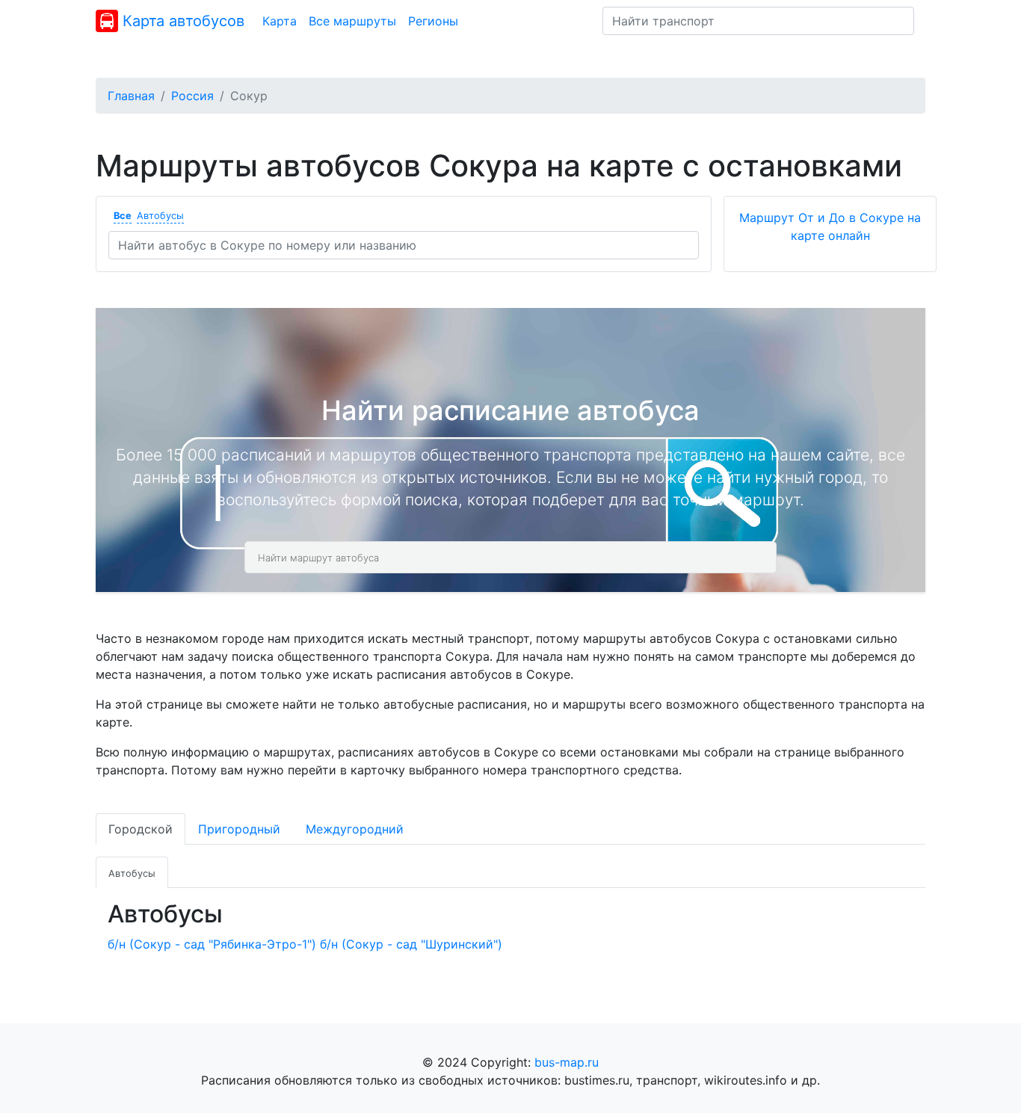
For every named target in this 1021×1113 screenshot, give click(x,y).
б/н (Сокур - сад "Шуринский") (411, 944)
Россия (192, 95)
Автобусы (160, 215)
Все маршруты (352, 20)
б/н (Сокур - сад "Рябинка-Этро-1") (212, 944)
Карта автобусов (181, 21)
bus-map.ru (566, 1062)
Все (123, 215)
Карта (279, 20)
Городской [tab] (140, 828)
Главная (131, 95)
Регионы (433, 20)
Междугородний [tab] (355, 828)
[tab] (132, 872)
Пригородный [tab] (239, 828)
